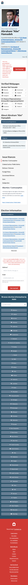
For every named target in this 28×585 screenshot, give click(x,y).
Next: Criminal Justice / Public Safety (11, 202)
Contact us (17, 529)
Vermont (14, 493)
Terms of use (14, 580)
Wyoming (14, 514)
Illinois (14, 363)
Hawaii (14, 355)
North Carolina (14, 444)
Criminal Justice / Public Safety (11, 164)
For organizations (14, 538)
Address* (5, 267)
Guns (3, 179)
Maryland (14, 391)
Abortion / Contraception (9, 160)
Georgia (14, 351)
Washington (14, 501)
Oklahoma (14, 457)
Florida (14, 347)
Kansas (14, 375)
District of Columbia (14, 342)
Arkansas (14, 322)
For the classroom (14, 569)
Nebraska (14, 420)
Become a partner (14, 571)
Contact (14, 556)
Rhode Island (14, 469)
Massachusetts (14, 395)
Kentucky (14, 379)
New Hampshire (14, 428)
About (14, 549)
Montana (14, 416)
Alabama (14, 310)
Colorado (14, 330)
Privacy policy (14, 578)
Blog (14, 551)
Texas (14, 485)
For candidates (14, 540)
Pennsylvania (14, 465)
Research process (14, 558)
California (14, 326)
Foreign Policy (6, 172)
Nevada (14, 424)
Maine (14, 387)
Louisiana (14, 383)
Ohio (14, 452)
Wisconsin (14, 509)
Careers (14, 553)
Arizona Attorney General (9, 246)
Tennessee (14, 481)
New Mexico (14, 436)
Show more (14, 250)
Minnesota (14, 404)
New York (14, 440)
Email (3, 274)
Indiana (14, 367)
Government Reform (8, 175)
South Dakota (14, 477)
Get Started (19, 69)
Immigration (5, 183)
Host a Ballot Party (14, 567)
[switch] (24, 57)
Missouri (14, 412)
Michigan (14, 399)
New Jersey (14, 432)
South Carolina (14, 473)
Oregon (14, 461)
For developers (14, 542)
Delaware (14, 338)
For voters (14, 535)
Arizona (14, 318)
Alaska (14, 314)
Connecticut (14, 334)
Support (14, 560)
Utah (14, 489)
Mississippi (14, 408)
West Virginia (14, 505)
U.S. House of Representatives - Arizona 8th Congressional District (14, 39)
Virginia (14, 497)
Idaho (14, 359)
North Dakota (14, 448)
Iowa (14, 371)
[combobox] (14, 270)
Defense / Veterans (8, 168)
